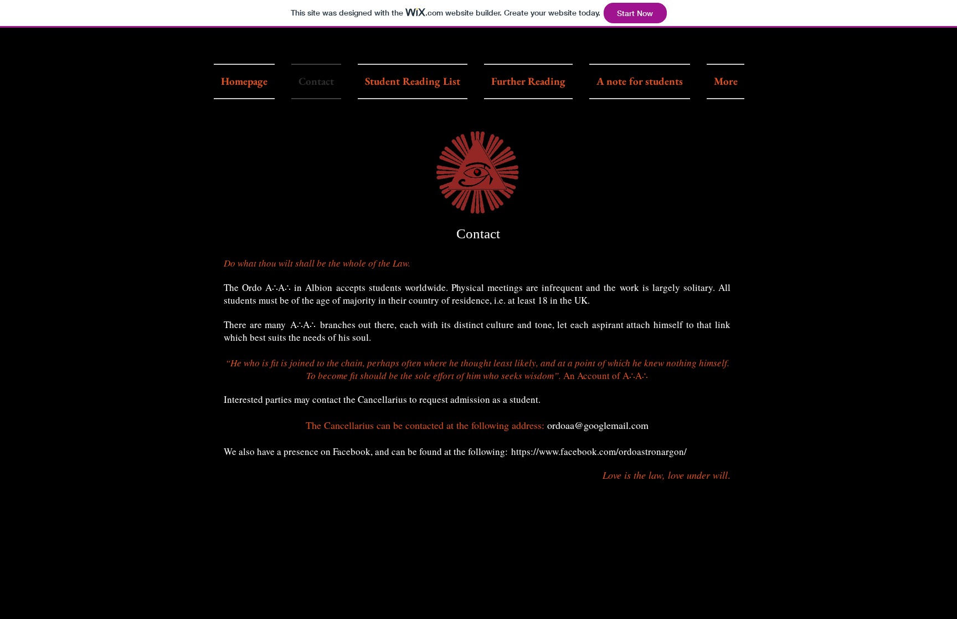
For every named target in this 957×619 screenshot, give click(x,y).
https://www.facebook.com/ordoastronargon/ (599, 451)
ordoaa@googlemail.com (598, 425)
